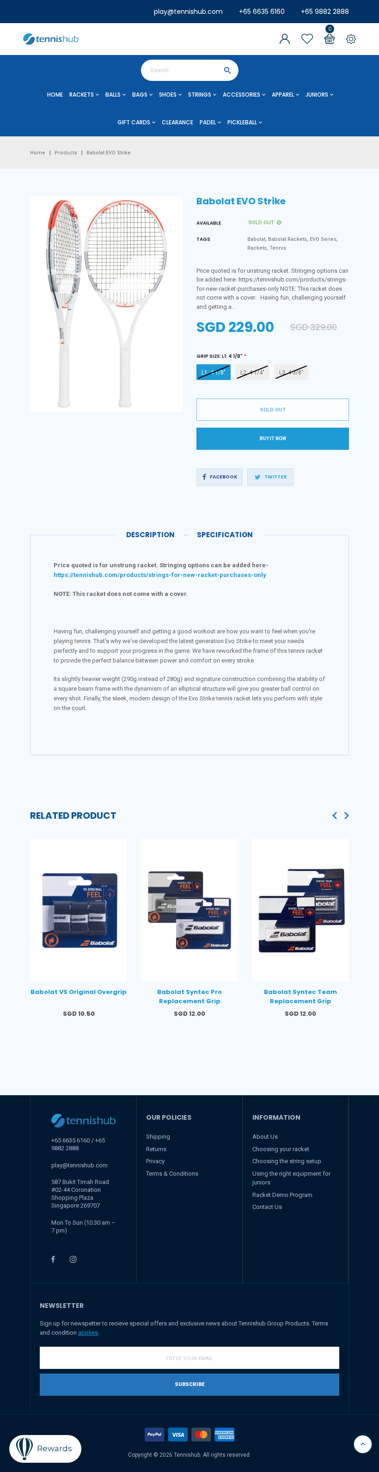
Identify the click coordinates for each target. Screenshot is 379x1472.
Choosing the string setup (286, 1161)
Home (55, 94)
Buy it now (273, 438)
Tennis (277, 248)
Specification (225, 535)
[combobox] (189, 70)
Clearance (177, 122)
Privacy (155, 1161)
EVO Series (323, 239)
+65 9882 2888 (325, 11)
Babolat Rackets (287, 239)
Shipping (158, 1136)
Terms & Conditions (172, 1173)
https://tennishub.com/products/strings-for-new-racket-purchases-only (160, 574)
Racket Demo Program (282, 1194)
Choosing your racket (280, 1149)
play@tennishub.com (188, 11)
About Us (265, 1136)
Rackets (257, 248)
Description (150, 535)
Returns (156, 1149)
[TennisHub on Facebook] (53, 1259)
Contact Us (267, 1206)
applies (88, 1332)
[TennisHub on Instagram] (73, 1259)
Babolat (256, 239)
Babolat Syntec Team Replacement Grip (300, 996)
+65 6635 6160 (262, 11)
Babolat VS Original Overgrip (79, 991)
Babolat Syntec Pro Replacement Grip (189, 996)
